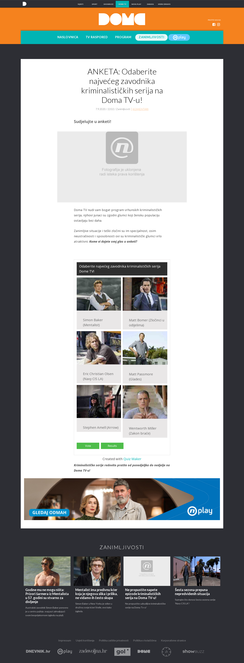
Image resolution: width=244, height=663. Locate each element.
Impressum (64, 640)
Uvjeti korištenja (85, 640)
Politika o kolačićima (144, 640)
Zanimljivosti (151, 37)
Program (123, 37)
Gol (122, 651)
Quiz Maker (132, 459)
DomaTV (144, 651)
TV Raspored (97, 37)
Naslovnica (67, 37)
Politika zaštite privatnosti (113, 640)
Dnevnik (38, 651)
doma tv (122, 4)
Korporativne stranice (173, 640)
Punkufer (166, 651)
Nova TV (24, 3)
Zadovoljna (93, 651)
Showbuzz (193, 651)
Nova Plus (64, 651)
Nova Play (179, 37)
